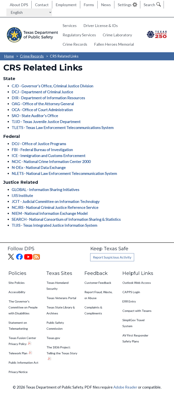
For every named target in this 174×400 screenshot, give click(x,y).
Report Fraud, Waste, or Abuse (98, 295)
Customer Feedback (97, 282)
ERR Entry (129, 301)
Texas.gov (53, 338)
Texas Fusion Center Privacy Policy (22, 341)
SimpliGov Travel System (133, 323)
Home (9, 56)
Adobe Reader (125, 387)
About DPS (19, 4)
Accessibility (16, 292)
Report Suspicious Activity (112, 257)
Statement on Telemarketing (18, 325)
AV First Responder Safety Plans (135, 338)
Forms (89, 4)
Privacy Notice (18, 372)
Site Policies (16, 282)
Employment (66, 4)
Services (70, 25)
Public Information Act (23, 362)
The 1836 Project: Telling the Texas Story (61, 350)
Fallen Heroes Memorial (114, 44)
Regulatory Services (79, 35)
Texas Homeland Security (57, 285)
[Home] (31, 35)
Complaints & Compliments (93, 310)
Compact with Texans (137, 310)
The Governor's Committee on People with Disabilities (23, 307)
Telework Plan (17, 353)
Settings (125, 4)
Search (149, 4)
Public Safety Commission (55, 325)
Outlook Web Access (136, 282)
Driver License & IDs (100, 25)
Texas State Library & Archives (60, 310)
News (106, 4)
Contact (42, 4)
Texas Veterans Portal (61, 298)
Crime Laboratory (117, 35)
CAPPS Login (131, 292)
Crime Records (75, 44)
